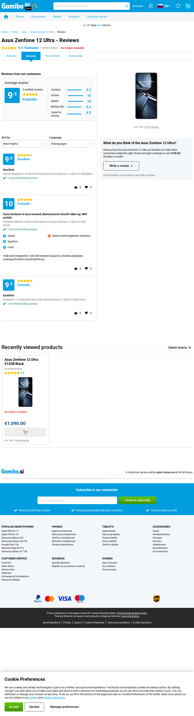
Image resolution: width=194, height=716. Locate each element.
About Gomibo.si (51, 622)
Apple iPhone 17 (10, 531)
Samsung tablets (111, 534)
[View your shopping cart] (187, 6)
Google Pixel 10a (10, 544)
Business (74, 16)
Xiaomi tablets (109, 537)
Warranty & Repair (11, 580)
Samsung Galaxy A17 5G (14, 551)
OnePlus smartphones (63, 537)
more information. (130, 616)
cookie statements (54, 697)
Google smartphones (62, 544)
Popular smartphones (18, 526)
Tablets (57, 16)
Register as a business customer (68, 566)
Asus (24, 32)
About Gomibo (109, 562)
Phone (19, 16)
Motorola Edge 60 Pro (13, 548)
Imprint (77, 622)
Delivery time (8, 569)
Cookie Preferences (94, 622)
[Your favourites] (178, 6)
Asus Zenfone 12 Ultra (42, 32)
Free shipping (152, 127)
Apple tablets (109, 531)
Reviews (61, 32)
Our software (108, 566)
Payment (6, 562)
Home (5, 32)
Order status (8, 566)
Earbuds (157, 541)
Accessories (38, 16)
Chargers (157, 537)
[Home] (6, 16)
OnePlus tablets (110, 544)
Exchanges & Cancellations (15, 576)
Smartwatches (160, 548)
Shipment (6, 573)
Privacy (67, 622)
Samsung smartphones (64, 534)
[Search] (127, 6)
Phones (57, 526)
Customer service (97, 16)
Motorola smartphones (63, 541)
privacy (33, 697)
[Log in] (150, 6)
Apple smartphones (62, 531)
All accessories (160, 551)
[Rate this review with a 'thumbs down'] (86, 187)
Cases (156, 531)
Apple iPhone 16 (10, 534)
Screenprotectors (161, 534)
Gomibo (107, 558)
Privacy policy (109, 569)
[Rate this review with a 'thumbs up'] (76, 187)
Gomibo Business (61, 562)
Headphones (159, 544)
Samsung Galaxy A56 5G (14, 541)
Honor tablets (109, 541)
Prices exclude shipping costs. (132, 613)
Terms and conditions (118, 622)
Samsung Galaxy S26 (12, 537)
